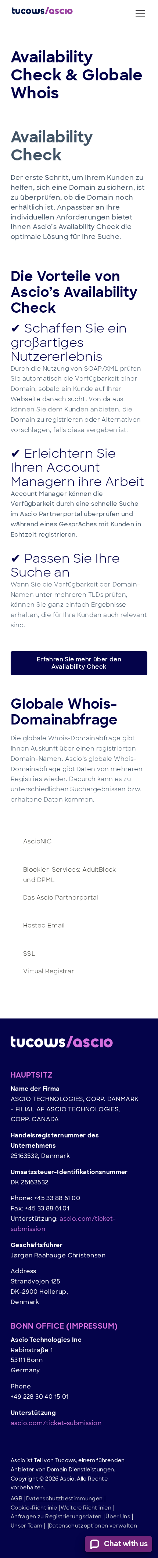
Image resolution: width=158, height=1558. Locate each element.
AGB (16, 1498)
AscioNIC (37, 841)
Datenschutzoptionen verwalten (93, 1525)
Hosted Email (44, 925)
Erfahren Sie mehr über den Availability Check (79, 663)
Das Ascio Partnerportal (60, 897)
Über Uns (117, 1516)
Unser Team (26, 1525)
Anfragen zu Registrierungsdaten (56, 1516)
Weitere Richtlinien (86, 1507)
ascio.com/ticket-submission (56, 1423)
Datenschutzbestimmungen (64, 1498)
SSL (29, 954)
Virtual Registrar (48, 971)
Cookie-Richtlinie (34, 1507)
